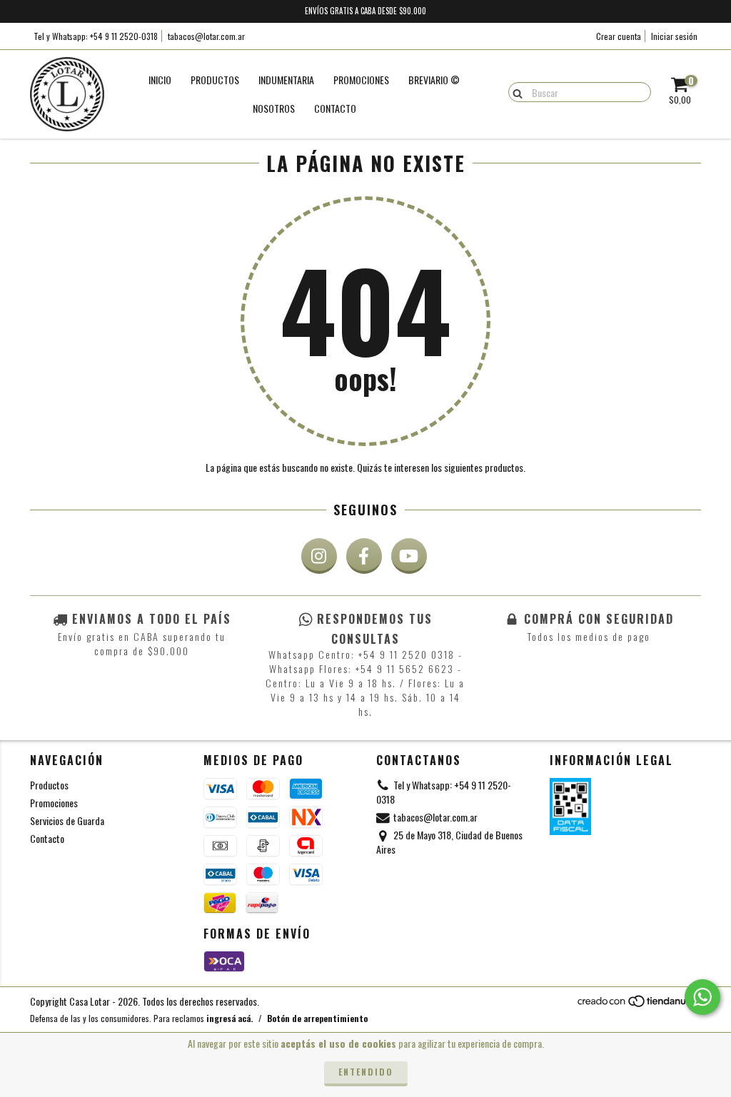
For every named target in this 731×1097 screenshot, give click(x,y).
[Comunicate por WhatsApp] (702, 997)
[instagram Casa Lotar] (319, 556)
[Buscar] (514, 91)
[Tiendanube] (638, 1005)
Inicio (159, 79)
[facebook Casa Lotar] (364, 556)
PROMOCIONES (361, 79)
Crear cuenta (618, 36)
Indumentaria (286, 79)
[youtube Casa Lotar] (409, 556)
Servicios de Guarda (67, 820)
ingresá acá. (229, 1018)
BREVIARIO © (434, 79)
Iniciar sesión (674, 36)
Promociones (54, 802)
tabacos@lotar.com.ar (206, 36)
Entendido (365, 1072)
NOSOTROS (274, 108)
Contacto (335, 108)
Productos (215, 79)
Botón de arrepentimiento (317, 1018)
